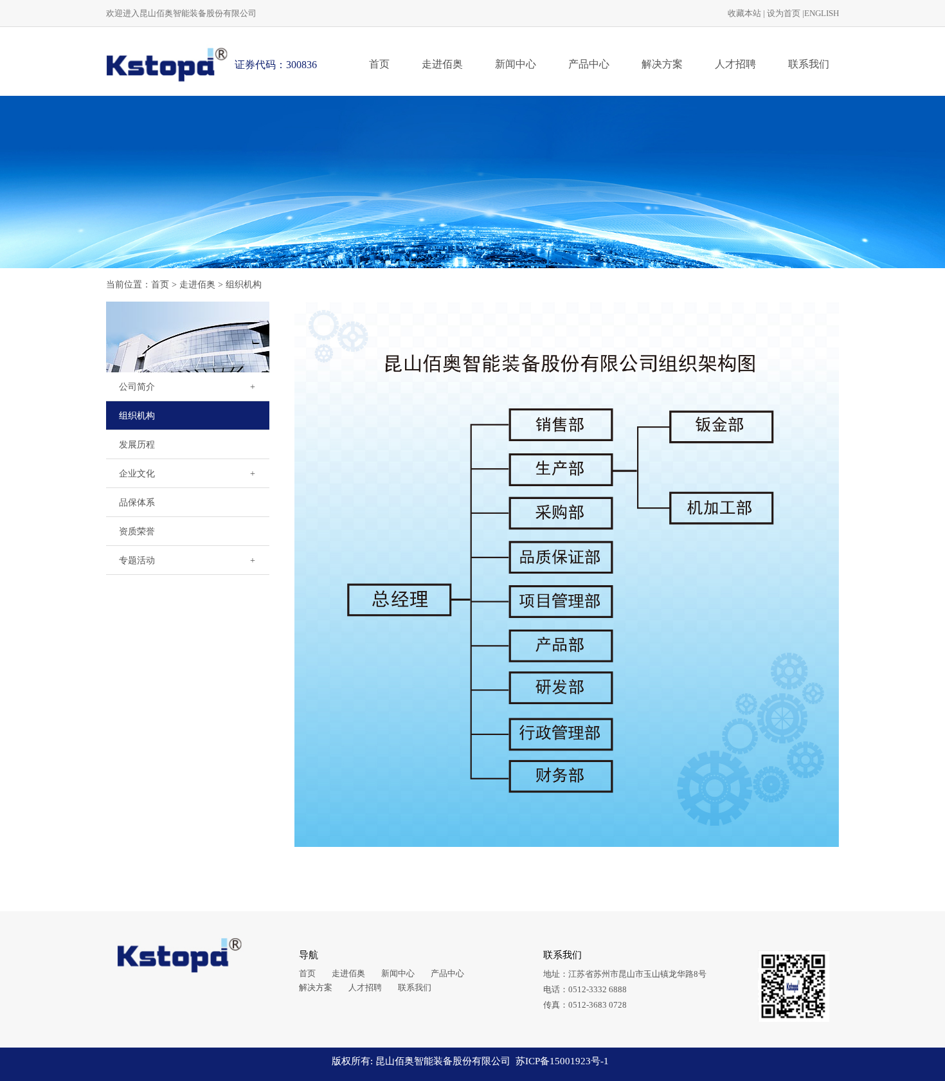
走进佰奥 (442, 64)
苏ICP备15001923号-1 (562, 1061)
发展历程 (137, 445)
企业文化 (137, 473)
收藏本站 (744, 13)
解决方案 (662, 64)
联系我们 (808, 64)
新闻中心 (515, 64)
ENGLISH (821, 13)
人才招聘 (735, 64)
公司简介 (137, 387)
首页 (379, 64)
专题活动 (137, 560)
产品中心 (588, 64)
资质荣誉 (137, 531)
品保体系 (137, 502)
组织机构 (244, 284)
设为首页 (783, 13)
